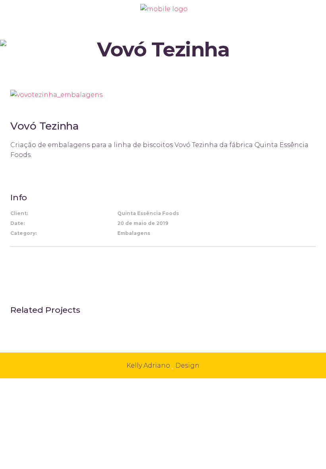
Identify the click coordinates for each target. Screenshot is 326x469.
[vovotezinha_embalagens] (56, 94)
